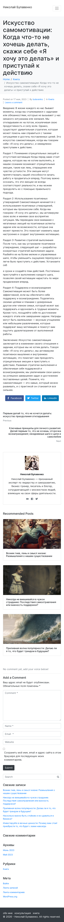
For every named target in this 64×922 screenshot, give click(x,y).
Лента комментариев (14, 892)
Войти (6, 883)
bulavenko (38, 99)
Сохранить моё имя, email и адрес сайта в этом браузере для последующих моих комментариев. (32, 756)
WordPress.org (10, 896)
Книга (51, 99)
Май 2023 (8, 854)
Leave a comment (13, 102)
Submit (9, 767)
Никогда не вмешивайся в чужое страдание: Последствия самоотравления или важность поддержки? (26, 800)
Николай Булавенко (17, 7)
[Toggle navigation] (57, 8)
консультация (23, 913)
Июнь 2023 (8, 850)
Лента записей (10, 887)
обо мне (8, 913)
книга (36, 913)
